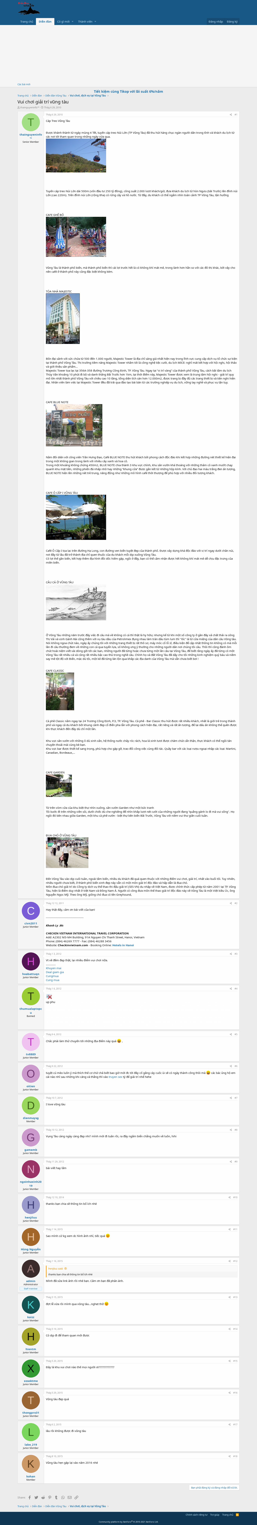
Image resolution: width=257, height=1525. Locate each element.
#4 (236, 988)
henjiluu (31, 1217)
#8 (236, 1129)
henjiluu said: (55, 1268)
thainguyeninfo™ (29, 107)
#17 (235, 1424)
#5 (236, 1034)
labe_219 (31, 1444)
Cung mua (52, 980)
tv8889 (31, 1054)
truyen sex (115, 1077)
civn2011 (30, 923)
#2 (236, 903)
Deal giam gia (55, 972)
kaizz (30, 1317)
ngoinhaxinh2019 (31, 1183)
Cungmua (52, 976)
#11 (235, 1229)
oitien (31, 1086)
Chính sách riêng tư (197, 1514)
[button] (72, 21)
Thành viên (85, 21)
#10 (235, 1197)
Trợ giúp (214, 1514)
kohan (30, 1476)
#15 (235, 1361)
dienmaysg (31, 1118)
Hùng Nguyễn (31, 1249)
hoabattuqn (30, 974)
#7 (236, 1097)
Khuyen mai (53, 968)
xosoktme (31, 1381)
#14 (235, 1329)
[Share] (231, 115)
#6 (236, 1066)
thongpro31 (30, 1412)
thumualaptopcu (31, 1010)
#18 (235, 1456)
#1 (236, 114)
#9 (236, 1161)
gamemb (30, 1150)
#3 (236, 953)
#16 (235, 1392)
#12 (235, 1261)
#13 (235, 1297)
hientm (31, 1349)
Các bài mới (23, 84)
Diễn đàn (45, 21)
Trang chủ (26, 21)
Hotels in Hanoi (123, 945)
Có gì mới (63, 21)
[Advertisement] (128, 53)
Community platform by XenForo (128, 1521)
